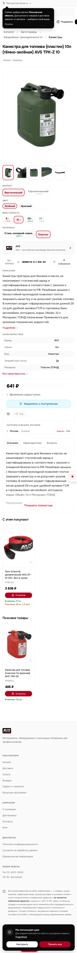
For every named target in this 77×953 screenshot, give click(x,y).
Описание (12, 442)
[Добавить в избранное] (30, 529)
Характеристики (32, 442)
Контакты (8, 821)
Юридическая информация (18, 856)
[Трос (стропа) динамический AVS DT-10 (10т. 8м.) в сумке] (19, 546)
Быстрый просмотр (20, 563)
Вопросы (52, 442)
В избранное (64, 262)
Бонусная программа (14, 792)
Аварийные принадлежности (23, 37)
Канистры (55, 37)
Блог (5, 827)
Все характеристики (14, 373)
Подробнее (9, 327)
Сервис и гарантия (13, 786)
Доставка (8, 768)
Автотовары (29, 32)
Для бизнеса (9, 815)
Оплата (6, 774)
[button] (34, 262)
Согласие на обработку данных (20, 850)
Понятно (9, 24)
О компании (9, 809)
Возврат (7, 780)
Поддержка (67, 21)
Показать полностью (38, 505)
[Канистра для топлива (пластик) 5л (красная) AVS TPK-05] (19, 644)
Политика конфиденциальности (20, 844)
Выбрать (61, 431)
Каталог (9, 32)
